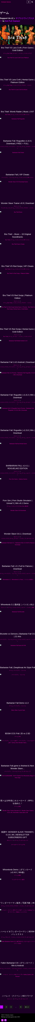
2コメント (16, 301)
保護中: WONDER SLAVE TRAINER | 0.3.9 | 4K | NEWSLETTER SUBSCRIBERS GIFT (17, 834)
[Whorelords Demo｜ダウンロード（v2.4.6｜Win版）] (17, 855)
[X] (2, 1020)
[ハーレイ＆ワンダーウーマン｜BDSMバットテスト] (17, 919)
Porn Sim (21, 506)
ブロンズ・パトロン (10, 937)
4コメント (16, 206)
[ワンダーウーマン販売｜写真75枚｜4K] (17, 889)
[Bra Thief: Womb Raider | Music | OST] (17, 99)
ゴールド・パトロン (18, 53)
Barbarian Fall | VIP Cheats (17, 174)
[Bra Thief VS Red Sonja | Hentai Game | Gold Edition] (17, 316)
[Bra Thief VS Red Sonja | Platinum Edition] (17, 282)
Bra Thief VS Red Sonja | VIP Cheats (17, 266)
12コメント (16, 365)
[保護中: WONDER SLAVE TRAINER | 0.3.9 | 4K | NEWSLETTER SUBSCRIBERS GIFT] (17, 819)
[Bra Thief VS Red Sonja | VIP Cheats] (17, 253)
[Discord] (5, 1020)
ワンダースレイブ (5, 208)
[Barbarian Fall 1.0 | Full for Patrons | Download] (17, 552)
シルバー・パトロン (26, 607)
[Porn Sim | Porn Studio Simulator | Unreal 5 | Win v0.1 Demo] (17, 488)
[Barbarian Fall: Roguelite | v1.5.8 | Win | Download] (17, 417)
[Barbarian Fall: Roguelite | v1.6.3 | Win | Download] (17, 382)
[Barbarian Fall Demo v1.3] (17, 687)
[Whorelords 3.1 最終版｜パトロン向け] (17, 590)
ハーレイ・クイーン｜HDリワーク (17, 996)
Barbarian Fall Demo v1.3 (17, 703)
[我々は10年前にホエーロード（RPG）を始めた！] (17, 786)
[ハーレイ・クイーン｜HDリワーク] (17, 983)
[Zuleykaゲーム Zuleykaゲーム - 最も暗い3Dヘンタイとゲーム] (6, 2)
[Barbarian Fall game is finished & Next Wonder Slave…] (17, 751)
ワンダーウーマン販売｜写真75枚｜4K (17, 903)
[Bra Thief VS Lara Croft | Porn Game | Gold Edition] (17, 35)
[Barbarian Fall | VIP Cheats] (17, 162)
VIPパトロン (26, 114)
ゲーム (5, 53)
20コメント (10, 840)
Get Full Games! (12, 21)
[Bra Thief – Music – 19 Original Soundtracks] (17, 221)
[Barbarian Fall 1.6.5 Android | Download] (17, 349)
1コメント (16, 436)
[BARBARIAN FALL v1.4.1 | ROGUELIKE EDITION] (17, 453)
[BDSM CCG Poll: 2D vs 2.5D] (17, 720)
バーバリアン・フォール (15, 146)
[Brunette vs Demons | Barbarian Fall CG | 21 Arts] (17, 621)
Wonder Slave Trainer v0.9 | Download (17, 203)
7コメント (16, 334)
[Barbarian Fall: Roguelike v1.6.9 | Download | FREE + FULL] (17, 128)
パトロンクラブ (28, 53)
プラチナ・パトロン (26, 85)
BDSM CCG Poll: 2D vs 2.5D (17, 733)
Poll (20, 736)
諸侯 (33, 607)
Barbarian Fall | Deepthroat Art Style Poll (17, 667)
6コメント (16, 536)
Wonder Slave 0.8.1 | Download (17, 534)
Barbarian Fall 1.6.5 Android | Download (17, 362)
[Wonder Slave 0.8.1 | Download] (17, 520)
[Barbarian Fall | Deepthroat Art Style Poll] (17, 654)
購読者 (26, 506)
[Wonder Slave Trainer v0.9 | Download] (17, 190)
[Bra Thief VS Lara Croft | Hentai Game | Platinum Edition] (17, 67)
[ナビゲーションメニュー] (29, 2)
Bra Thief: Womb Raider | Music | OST (17, 112)
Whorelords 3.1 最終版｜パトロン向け (17, 604)
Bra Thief (9, 53)
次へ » (27, 1007)
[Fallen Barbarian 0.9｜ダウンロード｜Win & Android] (17, 950)
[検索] (32, 2)
